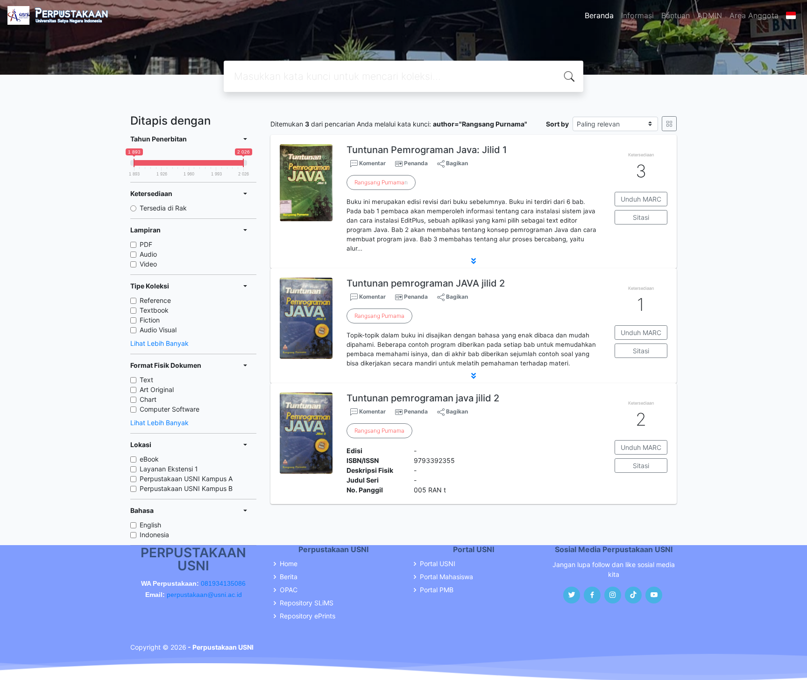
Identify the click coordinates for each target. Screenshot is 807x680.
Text (146, 380)
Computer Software (169, 409)
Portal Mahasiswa (446, 577)
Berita (288, 577)
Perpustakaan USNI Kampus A (186, 479)
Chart (148, 399)
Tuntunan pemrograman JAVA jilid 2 (426, 283)
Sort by (557, 124)
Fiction (150, 320)
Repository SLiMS (306, 603)
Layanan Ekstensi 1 (169, 469)
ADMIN (709, 15)
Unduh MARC (641, 199)
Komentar (372, 163)
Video (148, 264)
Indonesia (154, 535)
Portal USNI (437, 564)
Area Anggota (754, 15)
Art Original (157, 389)
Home (288, 564)
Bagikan (456, 163)
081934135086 (223, 583)
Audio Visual (158, 330)
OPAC (288, 590)
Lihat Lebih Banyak (159, 343)
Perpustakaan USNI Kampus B (186, 488)
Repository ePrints (307, 616)
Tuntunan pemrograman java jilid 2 (423, 398)
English (150, 525)
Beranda (599, 15)
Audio (148, 254)
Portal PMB (436, 590)
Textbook (154, 310)
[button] (473, 260)
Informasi (637, 15)
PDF (146, 244)
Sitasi (641, 217)
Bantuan (675, 15)
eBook (149, 459)
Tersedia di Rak (163, 208)
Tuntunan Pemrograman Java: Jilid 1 (427, 149)
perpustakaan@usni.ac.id (204, 594)
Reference (155, 300)
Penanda (416, 163)
